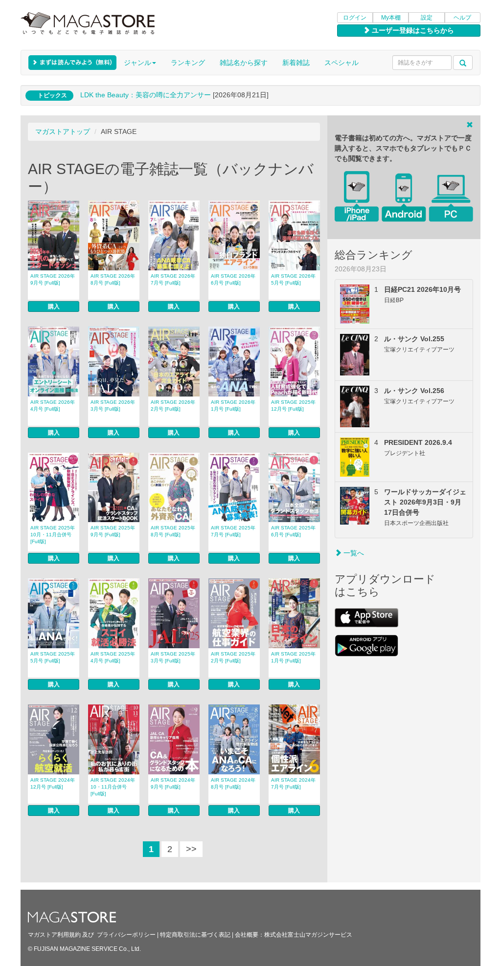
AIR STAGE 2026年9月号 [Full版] (52, 279)
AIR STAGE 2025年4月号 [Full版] (113, 657)
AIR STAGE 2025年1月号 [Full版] (293, 657)
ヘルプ (462, 17)
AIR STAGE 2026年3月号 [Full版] (113, 405)
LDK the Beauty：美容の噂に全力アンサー (145, 95)
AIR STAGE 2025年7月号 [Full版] (233, 531)
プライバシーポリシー (126, 934)
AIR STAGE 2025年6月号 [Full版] (293, 531)
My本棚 (391, 17)
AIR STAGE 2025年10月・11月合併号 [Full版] (52, 534)
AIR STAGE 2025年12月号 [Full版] (293, 405)
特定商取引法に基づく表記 (195, 934)
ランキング (188, 62)
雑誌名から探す (244, 62)
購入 (54, 306)
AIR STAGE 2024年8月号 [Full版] (233, 783)
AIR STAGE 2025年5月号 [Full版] (52, 657)
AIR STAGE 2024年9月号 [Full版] (173, 783)
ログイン (354, 17)
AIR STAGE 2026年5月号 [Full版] (293, 279)
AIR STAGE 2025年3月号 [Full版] (173, 657)
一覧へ (353, 553)
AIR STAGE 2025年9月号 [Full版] (113, 531)
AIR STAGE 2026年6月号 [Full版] (233, 279)
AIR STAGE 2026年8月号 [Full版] (113, 279)
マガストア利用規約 (54, 934)
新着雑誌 (296, 62)
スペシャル (341, 62)
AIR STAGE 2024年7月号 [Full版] (293, 783)
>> (191, 849)
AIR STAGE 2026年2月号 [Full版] (173, 405)
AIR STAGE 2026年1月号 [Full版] (233, 405)
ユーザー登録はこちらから (412, 30)
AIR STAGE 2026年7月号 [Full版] (173, 279)
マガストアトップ (62, 131)
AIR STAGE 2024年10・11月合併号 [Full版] (113, 786)
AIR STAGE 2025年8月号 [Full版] (173, 531)
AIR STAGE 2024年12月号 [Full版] (52, 783)
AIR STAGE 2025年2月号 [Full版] (233, 657)
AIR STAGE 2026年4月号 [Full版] (52, 405)
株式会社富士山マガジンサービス (308, 934)
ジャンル (137, 62)
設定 (427, 17)
